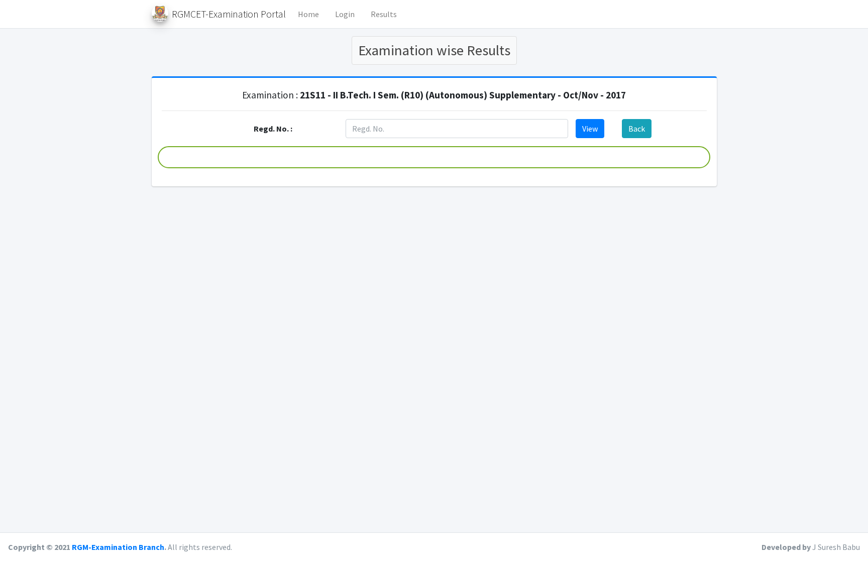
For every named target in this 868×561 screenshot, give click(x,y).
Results (384, 14)
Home (308, 14)
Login (345, 14)
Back (636, 129)
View (590, 129)
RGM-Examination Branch (118, 547)
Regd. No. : (273, 129)
